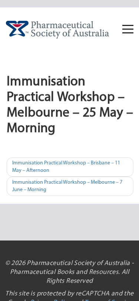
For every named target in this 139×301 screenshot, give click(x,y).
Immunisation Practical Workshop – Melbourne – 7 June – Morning (67, 186)
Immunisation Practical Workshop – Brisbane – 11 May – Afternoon (66, 166)
